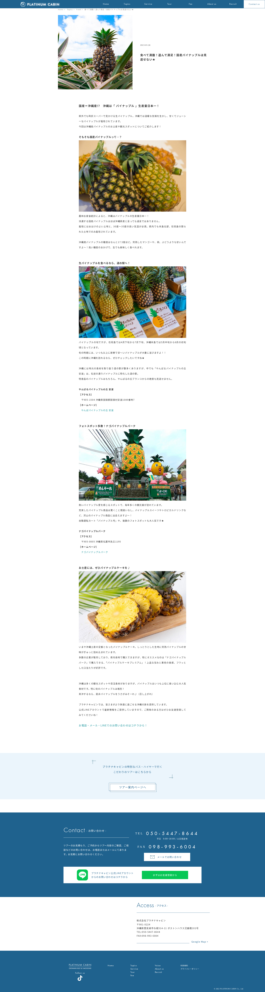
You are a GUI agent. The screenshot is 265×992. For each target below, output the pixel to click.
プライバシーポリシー (190, 969)
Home (60, 9)
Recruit (158, 972)
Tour (132, 972)
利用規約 (184, 965)
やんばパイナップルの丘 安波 (96, 410)
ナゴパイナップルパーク (93, 552)
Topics (70, 9)
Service (134, 968)
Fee (132, 975)
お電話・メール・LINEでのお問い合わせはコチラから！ (113, 725)
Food (78, 9)
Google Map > (199, 941)
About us (159, 968)
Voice (158, 965)
